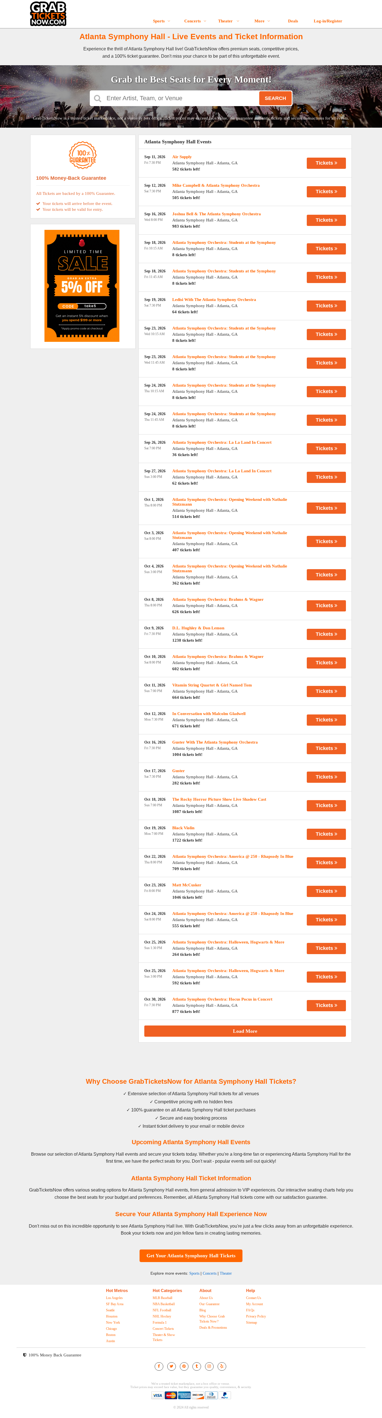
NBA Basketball (164, 1304)
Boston (111, 1335)
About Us (206, 1298)
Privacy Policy (256, 1316)
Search (275, 98)
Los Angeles (114, 1298)
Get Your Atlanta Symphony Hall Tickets (191, 1255)
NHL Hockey (162, 1316)
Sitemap (251, 1322)
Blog (202, 1310)
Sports (159, 21)
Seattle (110, 1310)
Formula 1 (160, 1322)
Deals (293, 21)
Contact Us (253, 1298)
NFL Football (162, 1310)
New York (113, 1322)
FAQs (250, 1310)
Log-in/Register (328, 21)
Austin (110, 1341)
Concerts (192, 21)
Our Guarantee (209, 1304)
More (259, 21)
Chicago (111, 1329)
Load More (245, 1031)
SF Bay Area (115, 1304)
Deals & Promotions (213, 1328)
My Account (254, 1304)
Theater (226, 21)
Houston (112, 1316)
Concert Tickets (163, 1329)
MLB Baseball (163, 1298)
